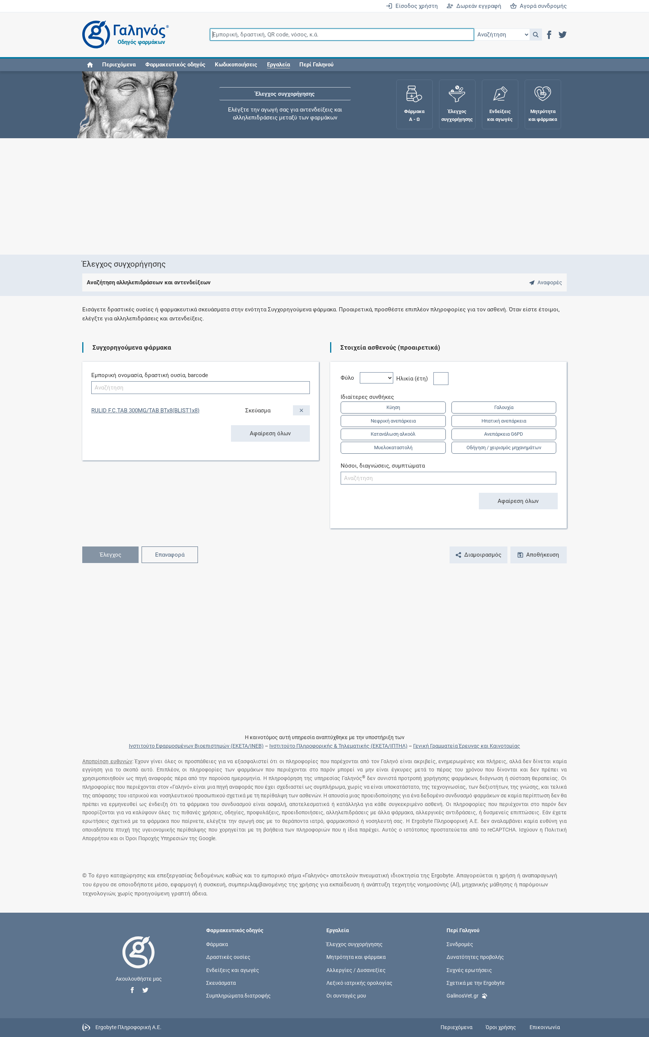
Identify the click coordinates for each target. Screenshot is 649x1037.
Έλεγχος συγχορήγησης (285, 94)
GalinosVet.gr (462, 996)
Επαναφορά (169, 554)
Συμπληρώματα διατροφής (238, 996)
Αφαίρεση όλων (270, 433)
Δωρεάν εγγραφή (477, 6)
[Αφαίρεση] (301, 410)
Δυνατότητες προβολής (475, 957)
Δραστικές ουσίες (228, 957)
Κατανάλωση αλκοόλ (393, 434)
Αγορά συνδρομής (542, 6)
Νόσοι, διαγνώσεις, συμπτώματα (383, 465)
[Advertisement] (302, 196)
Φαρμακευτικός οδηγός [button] (175, 64)
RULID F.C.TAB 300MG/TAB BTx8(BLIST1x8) (145, 410)
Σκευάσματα (221, 983)
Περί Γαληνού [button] (316, 64)
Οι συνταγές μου (346, 996)
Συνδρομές (460, 944)
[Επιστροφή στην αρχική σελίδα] (138, 960)
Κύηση (393, 407)
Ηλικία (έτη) (414, 378)
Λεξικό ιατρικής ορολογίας (359, 983)
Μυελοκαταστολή (393, 447)
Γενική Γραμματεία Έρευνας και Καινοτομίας (466, 746)
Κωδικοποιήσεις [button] (236, 64)
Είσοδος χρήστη (415, 6)
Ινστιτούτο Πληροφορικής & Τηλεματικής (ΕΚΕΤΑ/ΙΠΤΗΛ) (338, 746)
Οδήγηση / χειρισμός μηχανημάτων (503, 447)
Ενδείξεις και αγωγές (232, 970)
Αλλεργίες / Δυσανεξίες (356, 970)
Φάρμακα (217, 944)
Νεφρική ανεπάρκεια (393, 421)
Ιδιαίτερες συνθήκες (370, 397)
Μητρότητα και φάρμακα (356, 957)
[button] (536, 35)
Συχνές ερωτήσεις (469, 970)
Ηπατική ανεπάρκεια (503, 421)
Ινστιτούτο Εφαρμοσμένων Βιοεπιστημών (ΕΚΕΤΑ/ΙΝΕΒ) (196, 746)
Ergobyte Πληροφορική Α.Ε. (128, 1027)
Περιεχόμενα (119, 64)
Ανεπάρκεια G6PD (503, 434)
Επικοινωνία (545, 1027)
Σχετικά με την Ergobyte (475, 983)
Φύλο (350, 377)
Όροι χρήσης (501, 1027)
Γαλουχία (503, 407)
